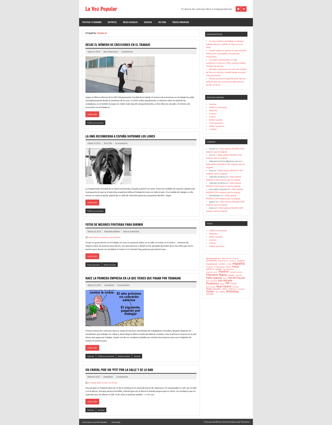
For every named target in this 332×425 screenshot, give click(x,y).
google (218, 269)
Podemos (212, 283)
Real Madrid (223, 286)
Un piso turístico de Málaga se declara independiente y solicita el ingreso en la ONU (225, 44)
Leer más (92, 114)
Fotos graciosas (93, 264)
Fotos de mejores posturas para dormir (114, 224)
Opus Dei (239, 275)
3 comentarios (122, 376)
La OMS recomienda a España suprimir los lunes (120, 136)
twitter (210, 291)
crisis (229, 264)
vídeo (222, 291)
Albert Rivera (226, 258)
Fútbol (235, 266)
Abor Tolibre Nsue (110, 51)
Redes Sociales (130, 22)
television (241, 289)
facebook (209, 267)
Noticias (90, 356)
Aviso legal (115, 422)
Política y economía (91, 22)
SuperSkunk (109, 285)
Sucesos (148, 22)
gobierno (210, 269)
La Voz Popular (101, 8)
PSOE (234, 283)
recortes (235, 287)
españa (239, 263)
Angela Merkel (223, 261)
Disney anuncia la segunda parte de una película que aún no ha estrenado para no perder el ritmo (225, 81)
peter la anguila (211, 281)
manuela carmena (236, 272)
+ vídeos (213, 129)
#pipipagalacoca (213, 258)
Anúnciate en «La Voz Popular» (94, 422)
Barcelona (232, 260)
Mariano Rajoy (216, 274)
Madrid (224, 271)
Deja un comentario (131, 231)
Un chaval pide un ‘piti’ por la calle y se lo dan (119, 370)
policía (222, 284)
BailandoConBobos (112, 231)
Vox (217, 292)
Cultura (162, 22)
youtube (209, 294)
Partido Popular (236, 277)
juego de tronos (211, 272)
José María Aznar (228, 269)
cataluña (240, 261)
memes (231, 275)
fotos (228, 267)
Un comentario (121, 143)
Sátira (224, 289)
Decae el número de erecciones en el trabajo (117, 44)
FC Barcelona (219, 267)
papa (224, 278)
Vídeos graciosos (180, 22)
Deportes (112, 22)
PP (227, 283)
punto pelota (210, 287)
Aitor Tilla (108, 143)
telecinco (233, 289)
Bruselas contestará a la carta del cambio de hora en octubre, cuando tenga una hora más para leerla (226, 72)
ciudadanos (211, 264)
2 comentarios (127, 51)
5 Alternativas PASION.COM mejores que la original (225, 164)
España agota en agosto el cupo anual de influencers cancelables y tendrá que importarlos (226, 53)
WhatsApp (232, 291)
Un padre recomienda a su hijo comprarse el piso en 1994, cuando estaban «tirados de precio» (226, 62)
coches (222, 264)
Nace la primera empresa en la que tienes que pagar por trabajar (133, 278)
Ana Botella (211, 260)
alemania (235, 258)
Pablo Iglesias (214, 277)
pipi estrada (225, 280)
